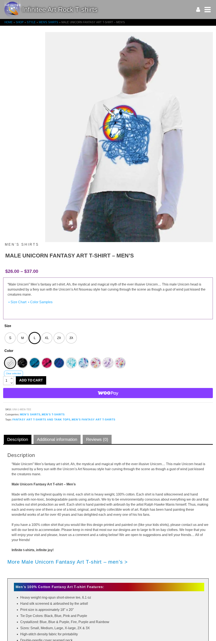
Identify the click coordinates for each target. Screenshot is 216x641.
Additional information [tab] (57, 439)
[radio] (10, 338)
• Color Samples (40, 302)
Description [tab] (17, 439)
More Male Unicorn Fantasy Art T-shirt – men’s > (67, 562)
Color (8, 351)
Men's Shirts (30, 414)
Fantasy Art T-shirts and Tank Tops (41, 419)
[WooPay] (108, 393)
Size (7, 326)
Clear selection (13, 373)
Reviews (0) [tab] (97, 439)
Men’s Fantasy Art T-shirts (93, 419)
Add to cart (31, 380)
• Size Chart (17, 302)
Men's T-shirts (53, 414)
